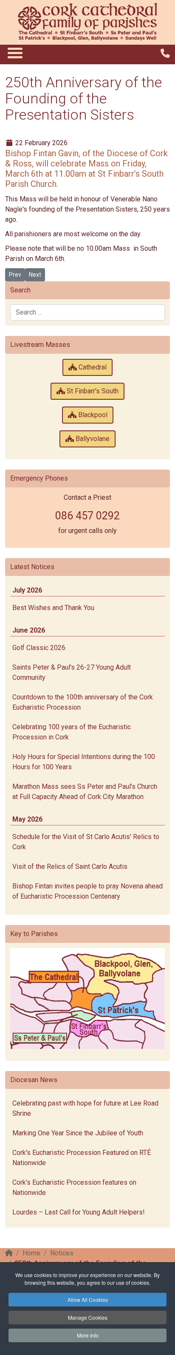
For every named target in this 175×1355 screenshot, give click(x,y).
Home (31, 1253)
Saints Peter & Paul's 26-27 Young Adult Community (71, 672)
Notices (61, 1253)
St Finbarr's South (92, 391)
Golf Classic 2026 (38, 648)
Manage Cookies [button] (87, 1317)
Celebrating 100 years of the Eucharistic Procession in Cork (71, 732)
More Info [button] (88, 1335)
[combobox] (87, 312)
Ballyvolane (92, 439)
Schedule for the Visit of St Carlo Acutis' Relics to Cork (85, 842)
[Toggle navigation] (14, 52)
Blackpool (91, 415)
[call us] (165, 53)
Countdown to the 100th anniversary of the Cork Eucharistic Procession (82, 702)
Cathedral (92, 367)
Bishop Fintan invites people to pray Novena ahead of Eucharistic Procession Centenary (87, 891)
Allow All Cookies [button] (88, 1299)
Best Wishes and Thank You (53, 608)
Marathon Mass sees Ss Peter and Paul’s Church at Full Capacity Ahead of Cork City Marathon (84, 791)
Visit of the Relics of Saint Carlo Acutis (69, 866)
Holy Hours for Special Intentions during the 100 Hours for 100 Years (83, 762)
